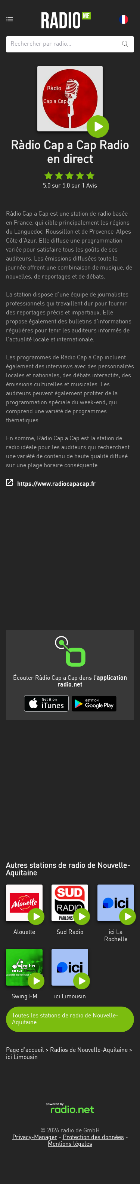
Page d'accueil (25, 1050)
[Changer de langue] (123, 19)
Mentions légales (70, 1144)
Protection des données (93, 1138)
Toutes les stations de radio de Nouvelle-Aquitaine (65, 1019)
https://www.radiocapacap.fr (56, 484)
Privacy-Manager (34, 1138)
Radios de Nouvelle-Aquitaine (89, 1050)
